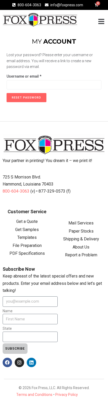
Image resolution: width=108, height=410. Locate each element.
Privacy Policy (66, 394)
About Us (81, 247)
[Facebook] (7, 362)
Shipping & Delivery (81, 238)
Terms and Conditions (34, 394)
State (7, 328)
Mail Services (81, 223)
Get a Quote (27, 221)
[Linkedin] (31, 362)
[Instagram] (19, 362)
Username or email (32, 75)
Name (8, 311)
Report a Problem (81, 254)
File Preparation (27, 245)
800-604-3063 (16, 191)
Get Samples (27, 229)
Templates (27, 237)
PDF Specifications (27, 253)
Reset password (26, 97)
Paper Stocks (81, 231)
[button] (101, 21)
